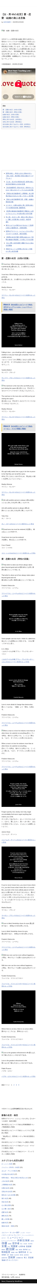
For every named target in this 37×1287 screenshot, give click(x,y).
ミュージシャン (15, 1237)
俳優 (4, 1243)
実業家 (14, 1246)
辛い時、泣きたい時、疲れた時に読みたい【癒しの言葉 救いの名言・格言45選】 (20, 219)
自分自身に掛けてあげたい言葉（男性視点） (17, 127)
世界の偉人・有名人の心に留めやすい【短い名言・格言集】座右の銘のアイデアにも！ (20, 176)
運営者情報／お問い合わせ (11, 1277)
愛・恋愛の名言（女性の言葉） (13, 109)
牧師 (16, 1252)
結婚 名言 (5, 1222)
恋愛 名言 (5, 1212)
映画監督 (6, 1252)
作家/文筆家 (23, 1240)
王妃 (30, 1252)
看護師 (11, 1255)
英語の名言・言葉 (8, 1226)
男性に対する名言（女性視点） (13, 119)
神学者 (21, 1255)
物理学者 (22, 1252)
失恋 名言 (5, 1202)
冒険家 (9, 1243)
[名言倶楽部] (8, 3)
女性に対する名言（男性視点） (13, 122)
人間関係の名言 (7, 1184)
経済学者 (26, 1255)
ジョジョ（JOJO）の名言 (11, 1167)
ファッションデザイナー (28, 1235)
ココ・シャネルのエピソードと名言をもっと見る (18, 553)
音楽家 (31, 1258)
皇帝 (8, 1255)
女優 (4, 1246)
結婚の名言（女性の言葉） (11, 114)
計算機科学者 (19, 1257)
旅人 (29, 1249)
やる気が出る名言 (8, 1174)
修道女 (32, 1240)
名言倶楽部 (7, 22)
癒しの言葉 (5, 1219)
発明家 (4, 1255)
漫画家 (12, 1252)
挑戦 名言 (5, 1216)
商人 (21, 1243)
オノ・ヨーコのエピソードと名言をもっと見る (18, 524)
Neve (3, 1281)
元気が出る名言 (7, 1191)
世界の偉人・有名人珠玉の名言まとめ (15, 1178)
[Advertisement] (18, 149)
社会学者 (16, 1255)
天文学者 (30, 1243)
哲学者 (15, 1243)
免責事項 (22, 1274)
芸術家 (11, 1257)
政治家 (10, 1249)
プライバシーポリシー (9, 1274)
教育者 (20, 1249)
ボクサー (4, 1238)
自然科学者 (4, 1257)
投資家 (29, 1246)
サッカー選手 (15, 1232)
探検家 (3, 1249)
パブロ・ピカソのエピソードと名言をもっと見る (18, 1076)
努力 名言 (5, 1198)
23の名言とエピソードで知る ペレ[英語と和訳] (18, 1142)
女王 (9, 1246)
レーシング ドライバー (9, 1241)
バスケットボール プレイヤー (11, 1235)
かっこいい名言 (7, 1164)
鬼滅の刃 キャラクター (10, 1260)
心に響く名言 (6, 1209)
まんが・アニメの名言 (9, 1171)
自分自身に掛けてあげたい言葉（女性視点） (17, 124)
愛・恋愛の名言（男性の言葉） (13, 112)
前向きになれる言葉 (8, 1195)
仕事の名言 (5, 1188)
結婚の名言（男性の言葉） (11, 117)
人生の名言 (5, 1181)
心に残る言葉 (6, 1205)
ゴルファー (5, 1232)
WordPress (18, 1281)
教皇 (17, 1249)
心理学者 (21, 1246)
